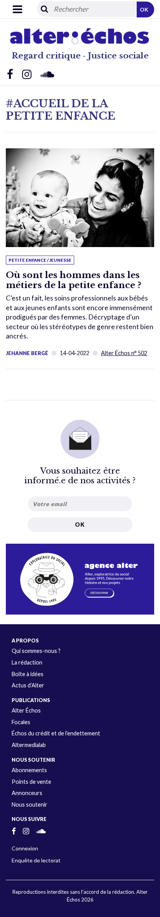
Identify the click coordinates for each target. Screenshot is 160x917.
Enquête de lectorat (36, 860)
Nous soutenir (29, 804)
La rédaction (27, 662)
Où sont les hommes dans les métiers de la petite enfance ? (73, 280)
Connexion (25, 848)
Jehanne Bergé (27, 353)
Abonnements (29, 770)
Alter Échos (26, 710)
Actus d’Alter (28, 685)
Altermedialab (29, 745)
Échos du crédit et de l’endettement (56, 733)
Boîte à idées (27, 674)
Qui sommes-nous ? (36, 650)
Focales (21, 722)
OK (144, 9)
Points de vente (31, 781)
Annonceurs (27, 793)
